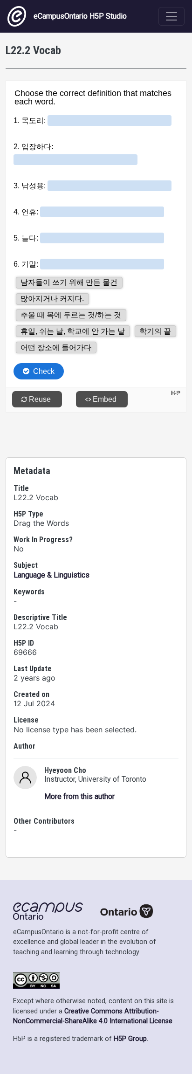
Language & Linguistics (51, 575)
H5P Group (130, 1039)
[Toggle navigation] (171, 16)
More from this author (79, 796)
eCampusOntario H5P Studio (80, 16)
